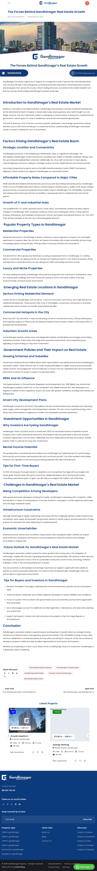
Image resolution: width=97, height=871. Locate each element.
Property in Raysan (85, 832)
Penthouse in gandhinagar (13, 849)
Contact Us (46, 841)
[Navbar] (18, 3)
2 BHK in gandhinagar (10, 832)
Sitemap (65, 867)
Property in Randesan (86, 836)
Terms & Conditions (72, 864)
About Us (45, 832)
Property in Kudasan (85, 845)
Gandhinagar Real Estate (34, 673)
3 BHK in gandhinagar (10, 836)
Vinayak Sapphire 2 (19, 736)
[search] (87, 3)
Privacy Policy (54, 867)
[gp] (48, 3)
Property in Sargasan (85, 849)
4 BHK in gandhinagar (10, 841)
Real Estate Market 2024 (33, 679)
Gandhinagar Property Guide (68, 667)
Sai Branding (20, 867)
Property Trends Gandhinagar (60, 673)
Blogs (44, 836)
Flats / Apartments (17, 752)
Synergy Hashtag (61, 744)
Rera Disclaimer (54, 864)
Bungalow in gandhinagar (12, 854)
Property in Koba (84, 841)
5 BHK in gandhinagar (10, 845)
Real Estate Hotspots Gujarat (40, 667)
